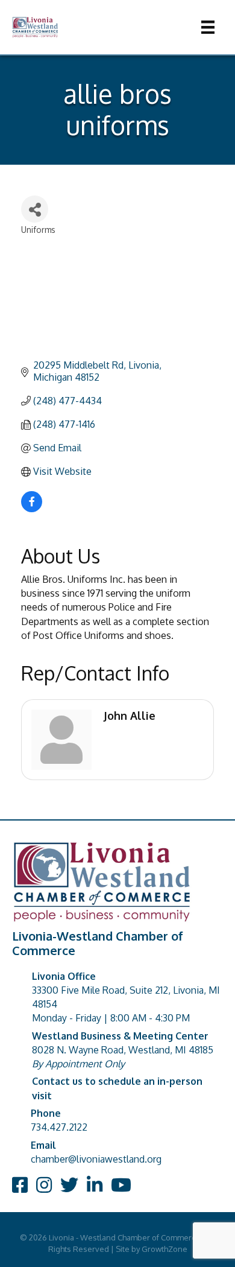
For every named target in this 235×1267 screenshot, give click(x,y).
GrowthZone (164, 1249)
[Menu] (208, 27)
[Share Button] (34, 209)
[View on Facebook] (31, 509)
